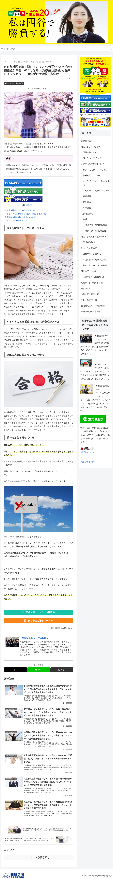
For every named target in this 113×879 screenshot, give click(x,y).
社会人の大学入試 (89, 300)
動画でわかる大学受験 (91, 311)
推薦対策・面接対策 (90, 294)
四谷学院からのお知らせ (94, 277)
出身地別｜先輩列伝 (92, 254)
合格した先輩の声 (89, 248)
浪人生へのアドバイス (93, 158)
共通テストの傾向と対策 (92, 283)
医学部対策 (86, 288)
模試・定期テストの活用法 (95, 170)
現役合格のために (91, 152)
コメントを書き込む (38, 857)
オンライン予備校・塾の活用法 (96, 183)
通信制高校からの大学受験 (93, 306)
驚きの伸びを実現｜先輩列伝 (15, 83)
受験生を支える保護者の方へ (94, 237)
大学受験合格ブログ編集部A (34, 638)
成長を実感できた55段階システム (20, 210)
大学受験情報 (87, 214)
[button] (111, 48)
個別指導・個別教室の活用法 (96, 190)
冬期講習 (87, 208)
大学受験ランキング (87, 452)
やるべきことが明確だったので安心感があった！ (26, 214)
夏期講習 (87, 202)
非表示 (28, 205)
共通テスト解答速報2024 (96, 231)
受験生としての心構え (91, 147)
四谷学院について (89, 271)
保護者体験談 (89, 242)
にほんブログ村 (87, 462)
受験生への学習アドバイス (93, 164)
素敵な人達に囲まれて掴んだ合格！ (21, 217)
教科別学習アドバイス (93, 175)
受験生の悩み (87, 141)
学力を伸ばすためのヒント (95, 260)
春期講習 (87, 196)
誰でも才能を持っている (16, 220)
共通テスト (88, 219)
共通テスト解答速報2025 (96, 225)
